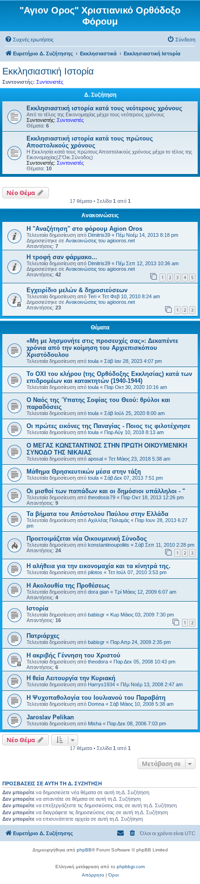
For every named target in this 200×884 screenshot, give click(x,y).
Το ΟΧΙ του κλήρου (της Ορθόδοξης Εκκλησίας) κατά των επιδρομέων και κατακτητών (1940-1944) (109, 377)
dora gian (98, 592)
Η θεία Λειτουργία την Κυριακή (71, 678)
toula (93, 361)
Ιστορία (37, 608)
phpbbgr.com (131, 866)
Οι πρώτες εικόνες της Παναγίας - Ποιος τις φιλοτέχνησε (108, 425)
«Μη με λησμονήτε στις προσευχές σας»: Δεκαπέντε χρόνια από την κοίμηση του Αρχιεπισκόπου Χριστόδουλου (102, 347)
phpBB (84, 849)
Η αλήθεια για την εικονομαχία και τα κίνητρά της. (99, 566)
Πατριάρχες (43, 635)
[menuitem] (29, 39)
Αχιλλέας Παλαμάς (108, 520)
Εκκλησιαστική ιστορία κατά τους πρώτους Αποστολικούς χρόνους (90, 142)
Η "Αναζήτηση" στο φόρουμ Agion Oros (84, 228)
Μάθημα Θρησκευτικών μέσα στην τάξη (84, 471)
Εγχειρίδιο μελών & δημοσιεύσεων (77, 290)
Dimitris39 (99, 235)
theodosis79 (101, 497)
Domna (96, 704)
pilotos (95, 572)
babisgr (96, 614)
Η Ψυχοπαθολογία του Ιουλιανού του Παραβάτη (96, 697)
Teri (92, 296)
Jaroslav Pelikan (50, 717)
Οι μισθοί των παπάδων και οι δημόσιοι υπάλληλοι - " (106, 491)
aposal (95, 459)
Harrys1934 (101, 684)
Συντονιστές (49, 82)
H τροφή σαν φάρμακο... (62, 257)
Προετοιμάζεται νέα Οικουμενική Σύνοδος (87, 538)
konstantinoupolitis (108, 545)
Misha (94, 723)
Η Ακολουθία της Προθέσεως (68, 585)
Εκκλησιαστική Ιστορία (48, 71)
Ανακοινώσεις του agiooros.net (100, 240)
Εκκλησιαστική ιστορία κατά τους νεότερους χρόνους (104, 108)
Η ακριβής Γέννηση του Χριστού (73, 655)
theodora (98, 661)
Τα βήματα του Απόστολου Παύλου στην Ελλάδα (97, 513)
